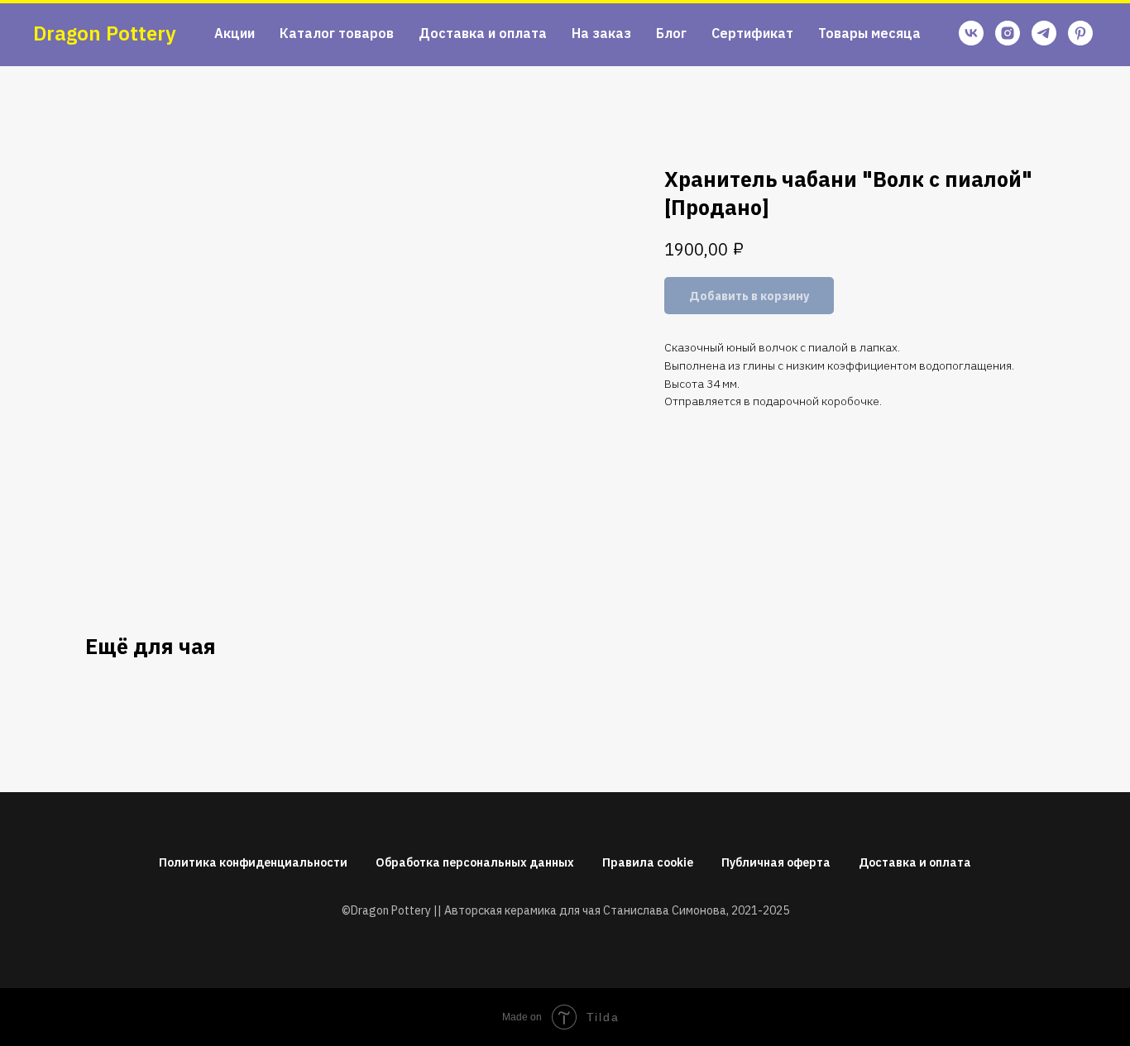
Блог (671, 33)
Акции (234, 33)
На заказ (601, 33)
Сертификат (752, 33)
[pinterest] (1080, 33)
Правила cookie (647, 862)
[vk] (971, 33)
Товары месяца (869, 33)
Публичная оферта (776, 862)
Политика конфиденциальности (253, 862)
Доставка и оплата (483, 33)
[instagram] (1007, 33)
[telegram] (1044, 33)
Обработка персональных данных (475, 862)
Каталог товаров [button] (337, 33)
